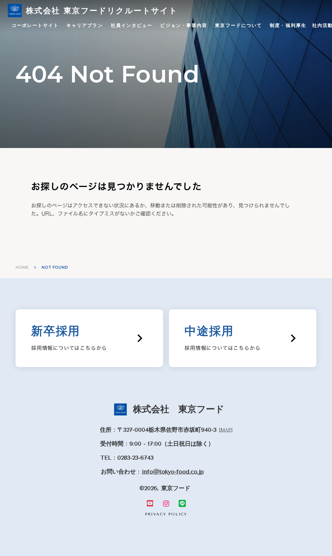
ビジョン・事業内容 (183, 25)
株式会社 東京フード (178, 409)
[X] (150, 503)
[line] (182, 503)
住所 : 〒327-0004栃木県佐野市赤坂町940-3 (158, 429)
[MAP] (225, 430)
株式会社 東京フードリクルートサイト (102, 11)
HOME (22, 267)
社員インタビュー (132, 25)
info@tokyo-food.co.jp (173, 471)
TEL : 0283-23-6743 (127, 457)
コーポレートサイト (35, 25)
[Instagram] (166, 503)
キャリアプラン (84, 25)
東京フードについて (238, 25)
